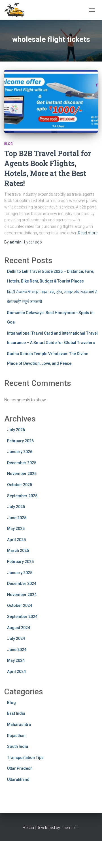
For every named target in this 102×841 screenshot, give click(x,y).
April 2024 (16, 671)
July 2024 (16, 638)
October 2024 (19, 605)
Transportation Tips (25, 757)
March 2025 (18, 550)
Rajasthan (16, 735)
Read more (87, 233)
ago (32, 242)
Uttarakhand (18, 779)
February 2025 (20, 561)
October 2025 (19, 484)
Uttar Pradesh (20, 768)
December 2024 (21, 583)
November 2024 (22, 594)
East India (16, 713)
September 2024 (22, 616)
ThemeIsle (70, 827)
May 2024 (16, 660)
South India (17, 746)
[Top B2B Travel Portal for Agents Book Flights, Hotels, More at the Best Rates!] (51, 101)
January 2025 (19, 572)
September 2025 (22, 496)
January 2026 (19, 451)
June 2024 (16, 649)
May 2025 (16, 528)
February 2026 (20, 441)
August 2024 (18, 627)
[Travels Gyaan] (17, 10)
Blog (8, 144)
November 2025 (22, 473)
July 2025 (16, 506)
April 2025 (16, 539)
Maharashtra (19, 724)
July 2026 (16, 429)
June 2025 (16, 517)
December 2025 (21, 463)
